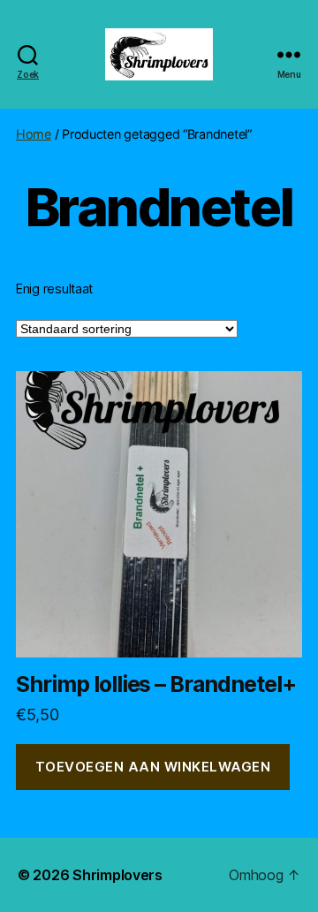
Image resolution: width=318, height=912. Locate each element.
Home (33, 133)
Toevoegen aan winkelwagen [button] (153, 766)
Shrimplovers (117, 875)
